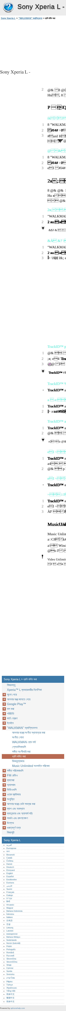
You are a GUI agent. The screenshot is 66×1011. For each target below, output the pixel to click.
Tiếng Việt (10, 991)
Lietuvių (9, 928)
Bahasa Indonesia (14, 911)
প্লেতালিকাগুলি (19, 746)
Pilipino (9, 981)
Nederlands (11, 940)
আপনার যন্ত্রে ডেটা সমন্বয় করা (21, 803)
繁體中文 (10, 998)
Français (10, 892)
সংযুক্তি (10, 799)
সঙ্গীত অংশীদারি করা (21, 751)
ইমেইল (10, 723)
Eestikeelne (11, 879)
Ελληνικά (10, 870)
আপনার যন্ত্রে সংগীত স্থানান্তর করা (28, 732)
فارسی (9, 886)
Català (9, 858)
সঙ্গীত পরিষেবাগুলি (15, 770)
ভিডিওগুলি (11, 789)
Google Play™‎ (16, 704)
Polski (9, 946)
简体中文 (10, 994)
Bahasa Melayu (13, 937)
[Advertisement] (33, 44)
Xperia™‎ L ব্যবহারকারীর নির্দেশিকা (24, 689)
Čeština (9, 861)
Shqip (8, 965)
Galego (9, 895)
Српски (9, 968)
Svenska (10, 974)
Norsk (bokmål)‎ (13, 943)
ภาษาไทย (10, 978)
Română (10, 952)
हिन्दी (8, 901)
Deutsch (10, 867)
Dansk (9, 864)
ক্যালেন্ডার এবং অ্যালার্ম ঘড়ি (20, 813)
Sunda (9, 971)
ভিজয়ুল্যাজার (18, 761)
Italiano (9, 917)
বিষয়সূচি (10, 832)
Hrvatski (10, 905)
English (9, 873)
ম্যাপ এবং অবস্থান (16, 808)
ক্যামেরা (10, 780)
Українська (11, 988)
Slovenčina (11, 959)
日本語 (9, 920)
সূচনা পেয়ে (12, 694)
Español (10, 876)
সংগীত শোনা (18, 737)
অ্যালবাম (11, 784)
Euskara (10, 883)
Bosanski (10, 855)
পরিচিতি (10, 713)
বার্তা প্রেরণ (12, 718)
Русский (10, 955)
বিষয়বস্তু (11, 685)
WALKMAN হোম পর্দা (24, 742)
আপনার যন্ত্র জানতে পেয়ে (18, 699)
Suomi (9, 889)
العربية (9, 845)
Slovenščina (11, 962)
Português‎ (11, 949)
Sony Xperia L (8, 7)
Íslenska (10, 914)
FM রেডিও (12, 775)
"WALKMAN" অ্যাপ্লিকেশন (30, 18)
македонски (11, 934)
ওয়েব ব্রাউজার (14, 794)
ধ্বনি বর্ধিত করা (19, 756)
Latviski (9, 931)
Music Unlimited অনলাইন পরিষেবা (31, 765)
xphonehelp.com (18, 1008)
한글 (8, 924)
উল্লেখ (10, 822)
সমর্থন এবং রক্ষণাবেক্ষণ (17, 818)
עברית (9, 898)
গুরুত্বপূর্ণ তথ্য (14, 827)
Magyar (9, 908)
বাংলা (8, 851)
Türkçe (9, 985)
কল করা (10, 708)
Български (11, 848)
